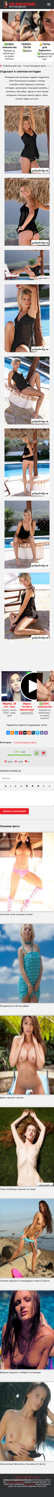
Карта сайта (34, 1477)
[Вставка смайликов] (43, 786)
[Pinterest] (20, 733)
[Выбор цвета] (49, 786)
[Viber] (46, 733)
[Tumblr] (42, 733)
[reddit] (29, 733)
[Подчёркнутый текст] (15, 786)
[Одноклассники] (12, 733)
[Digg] (25, 733)
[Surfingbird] (37, 733)
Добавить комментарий (14, 811)
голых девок (30, 1484)
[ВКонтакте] (8, 733)
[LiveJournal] (33, 733)
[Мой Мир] (16, 733)
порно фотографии (15, 1482)
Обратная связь (21, 1477)
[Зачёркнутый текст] (21, 786)
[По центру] (32, 786)
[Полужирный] (5, 786)
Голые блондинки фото (25, 742)
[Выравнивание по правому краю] (38, 786)
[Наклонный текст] (10, 786)
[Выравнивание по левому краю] (27, 786)
